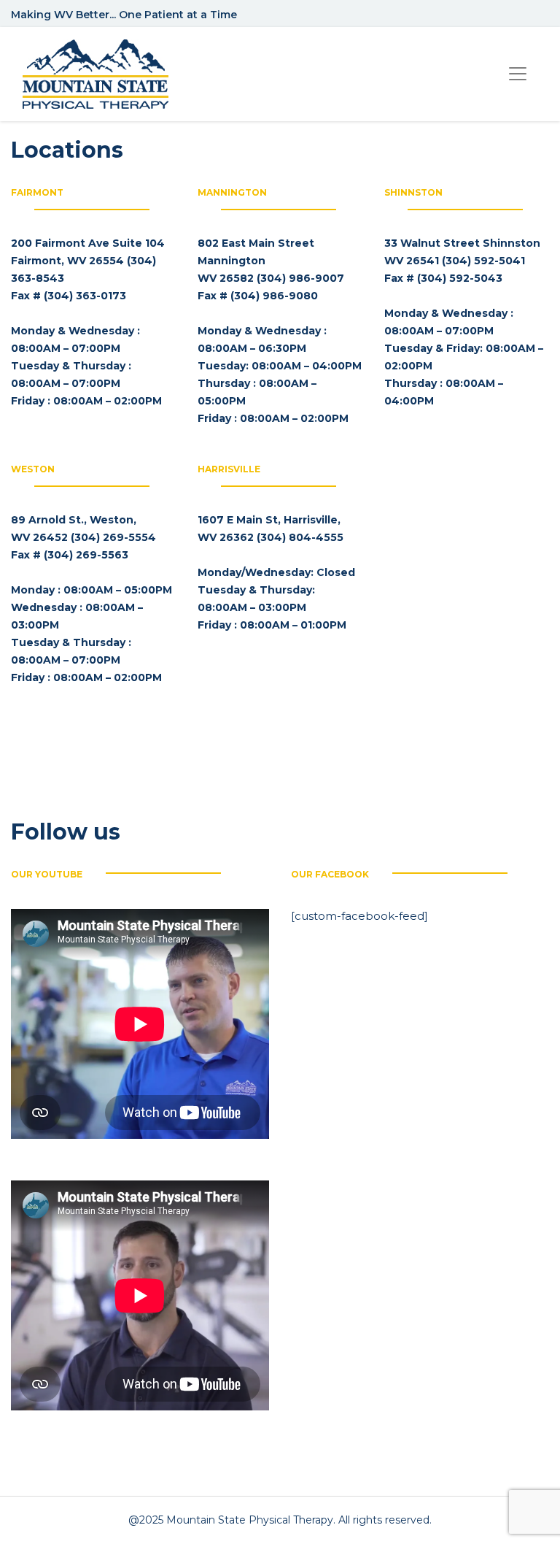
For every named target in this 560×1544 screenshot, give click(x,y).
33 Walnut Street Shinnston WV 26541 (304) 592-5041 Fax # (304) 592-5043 (462, 261)
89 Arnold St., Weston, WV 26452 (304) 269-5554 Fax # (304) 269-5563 (83, 537)
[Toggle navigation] (517, 74)
